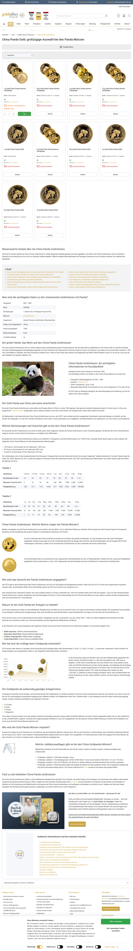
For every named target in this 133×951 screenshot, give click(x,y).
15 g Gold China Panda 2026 (47, 210)
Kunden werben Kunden (44, 910)
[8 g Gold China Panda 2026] (17, 194)
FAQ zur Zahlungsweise (10, 905)
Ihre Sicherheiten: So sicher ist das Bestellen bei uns (58, 862)
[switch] (60, 947)
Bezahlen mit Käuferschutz (58, 2)
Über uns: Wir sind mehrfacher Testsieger (54, 860)
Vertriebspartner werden (78, 908)
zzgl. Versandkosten (13, 101)
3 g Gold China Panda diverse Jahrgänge (80, 90)
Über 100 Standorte (33, 2)
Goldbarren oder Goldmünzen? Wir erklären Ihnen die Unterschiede (63, 847)
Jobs (71, 914)
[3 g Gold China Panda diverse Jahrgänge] (82, 73)
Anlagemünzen (28, 316)
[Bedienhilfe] (118, 15)
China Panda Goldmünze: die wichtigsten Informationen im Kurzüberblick (34, 277)
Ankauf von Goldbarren (47, 872)
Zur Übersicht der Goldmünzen (50, 845)
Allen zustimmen (116, 921)
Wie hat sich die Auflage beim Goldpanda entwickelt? (89, 277)
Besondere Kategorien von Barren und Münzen (19, 883)
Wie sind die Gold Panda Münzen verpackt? (85, 282)
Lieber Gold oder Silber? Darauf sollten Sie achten (57, 852)
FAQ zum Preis (8, 902)
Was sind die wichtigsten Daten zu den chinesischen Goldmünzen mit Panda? (35, 272)
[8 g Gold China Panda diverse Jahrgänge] (50, 134)
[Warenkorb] (129, 15)
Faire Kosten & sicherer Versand (13, 896)
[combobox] (80, 16)
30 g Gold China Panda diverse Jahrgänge (48, 90)
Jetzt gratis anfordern (77, 824)
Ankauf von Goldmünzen (48, 875)
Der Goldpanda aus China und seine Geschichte (24, 280)
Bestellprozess (8, 899)
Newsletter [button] (106, 892)
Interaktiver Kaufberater (44, 908)
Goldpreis (74, 782)
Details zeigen (110, 947)
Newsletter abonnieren (110, 909)
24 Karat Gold (82, 382)
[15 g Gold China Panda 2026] (50, 194)
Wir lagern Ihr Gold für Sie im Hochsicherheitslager (57, 867)
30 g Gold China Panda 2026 (79, 149)
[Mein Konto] (124, 15)
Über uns (73, 896)
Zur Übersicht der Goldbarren (49, 842)
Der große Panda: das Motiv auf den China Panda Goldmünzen (30, 275)
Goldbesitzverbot (17, 411)
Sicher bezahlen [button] (108, 915)
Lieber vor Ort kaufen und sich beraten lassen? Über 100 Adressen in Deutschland (69, 857)
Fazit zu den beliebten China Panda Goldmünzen (87, 287)
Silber (86, 767)
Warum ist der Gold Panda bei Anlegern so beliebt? (88, 275)
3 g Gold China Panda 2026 (112, 149)
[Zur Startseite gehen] (13, 15)
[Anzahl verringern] (5, 114)
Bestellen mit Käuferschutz (45, 905)
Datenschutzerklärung (77, 911)
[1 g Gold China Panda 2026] (17, 134)
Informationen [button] (74, 892)
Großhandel (40, 913)
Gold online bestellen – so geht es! (52, 855)
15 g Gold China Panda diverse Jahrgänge (113, 90)
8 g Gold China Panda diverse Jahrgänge (47, 150)
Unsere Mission (75, 899)
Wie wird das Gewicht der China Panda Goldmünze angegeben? (93, 272)
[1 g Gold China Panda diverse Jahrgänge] (17, 73)
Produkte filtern (68, 47)
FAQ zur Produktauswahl (11, 913)
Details (50, 114)
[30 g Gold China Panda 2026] (82, 134)
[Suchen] (106, 16)
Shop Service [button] (40, 892)
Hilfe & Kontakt (124, 7)
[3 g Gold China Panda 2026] (115, 134)
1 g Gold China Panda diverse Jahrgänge (15, 90)
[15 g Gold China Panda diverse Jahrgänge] (115, 73)
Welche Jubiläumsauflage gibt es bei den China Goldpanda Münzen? (95, 285)
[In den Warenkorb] (24, 114)
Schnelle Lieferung (10, 2)
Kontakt (72, 902)
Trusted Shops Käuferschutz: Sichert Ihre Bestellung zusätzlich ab (63, 865)
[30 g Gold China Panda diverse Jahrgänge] (50, 73)
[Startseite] (4, 24)
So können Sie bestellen (44, 896)
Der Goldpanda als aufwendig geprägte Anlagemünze (89, 280)
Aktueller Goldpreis (46, 870)
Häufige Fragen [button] (8, 892)
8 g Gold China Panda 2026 (14, 210)
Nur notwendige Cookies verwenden (116, 929)
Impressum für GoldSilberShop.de (80, 905)
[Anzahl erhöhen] (13, 114)
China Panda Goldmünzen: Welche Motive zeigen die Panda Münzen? (32, 287)
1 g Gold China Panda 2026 (14, 149)
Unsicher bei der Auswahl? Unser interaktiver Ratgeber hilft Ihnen (62, 850)
